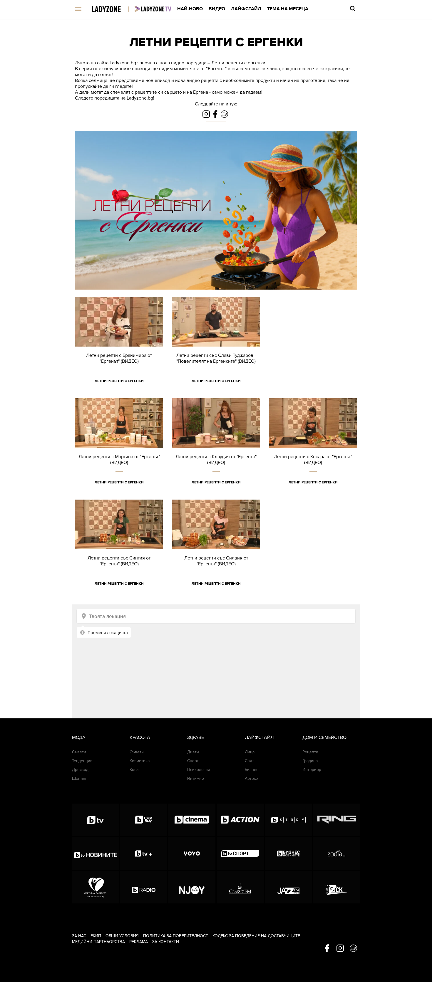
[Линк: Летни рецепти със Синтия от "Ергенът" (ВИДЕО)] (119, 550)
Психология (198, 769)
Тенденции (82, 760)
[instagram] (340, 949)
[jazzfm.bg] (288, 887)
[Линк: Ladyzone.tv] (153, 9)
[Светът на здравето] (95, 887)
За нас (79, 935)
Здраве (195, 737)
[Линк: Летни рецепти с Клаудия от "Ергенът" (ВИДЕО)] (216, 449)
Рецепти (310, 752)
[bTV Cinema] (191, 820)
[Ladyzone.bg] (112, 9)
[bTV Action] (240, 820)
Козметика (140, 760)
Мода (79, 737)
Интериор (311, 769)
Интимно (195, 778)
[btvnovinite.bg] (95, 853)
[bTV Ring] (336, 820)
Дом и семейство (324, 737)
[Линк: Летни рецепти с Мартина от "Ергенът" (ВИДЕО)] (119, 449)
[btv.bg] (95, 820)
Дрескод (80, 769)
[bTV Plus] (143, 853)
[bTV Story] (288, 820)
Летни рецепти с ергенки (216, 42)
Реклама (138, 941)
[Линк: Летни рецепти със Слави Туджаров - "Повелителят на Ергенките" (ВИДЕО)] (216, 347)
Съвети (79, 752)
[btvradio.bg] (143, 887)
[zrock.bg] (336, 887)
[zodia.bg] (336, 853)
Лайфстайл (246, 9)
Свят (249, 760)
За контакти (165, 941)
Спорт (193, 760)
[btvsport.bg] (240, 853)
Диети (193, 752)
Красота (140, 737)
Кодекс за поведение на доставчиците (256, 935)
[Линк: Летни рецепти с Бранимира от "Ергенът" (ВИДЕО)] (119, 347)
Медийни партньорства (98, 941)
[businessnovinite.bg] (288, 853)
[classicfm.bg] (240, 887)
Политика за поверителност (175, 935)
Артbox (251, 778)
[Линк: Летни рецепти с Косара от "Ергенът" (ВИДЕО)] (313, 449)
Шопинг (79, 778)
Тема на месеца (287, 9)
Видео (217, 9)
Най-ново (190, 9)
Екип (96, 935)
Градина (310, 760)
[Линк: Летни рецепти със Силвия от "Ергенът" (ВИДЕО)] (216, 550)
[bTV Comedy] (143, 820)
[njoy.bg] (191, 887)
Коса (134, 769)
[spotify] (353, 949)
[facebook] (327, 949)
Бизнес (251, 769)
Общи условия (122, 935)
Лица (249, 752)
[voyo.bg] (191, 853)
